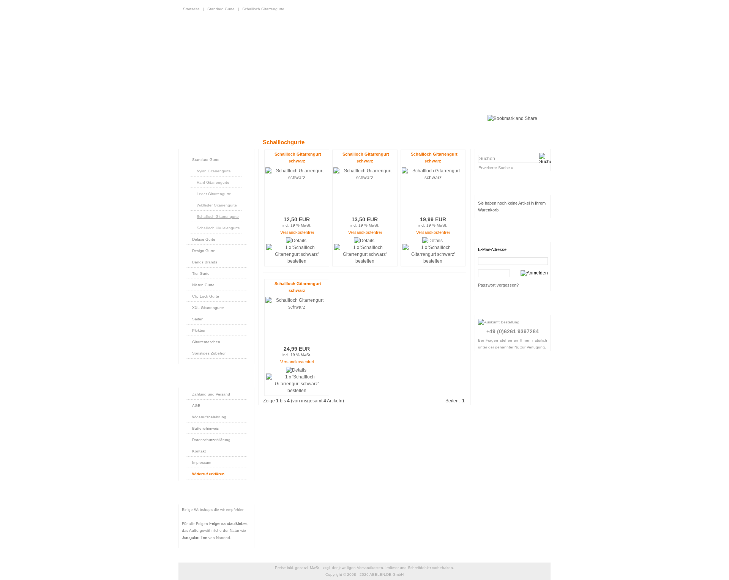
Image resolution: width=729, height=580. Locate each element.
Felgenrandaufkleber (228, 523)
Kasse (395, 118)
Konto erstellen (346, 118)
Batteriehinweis (205, 428)
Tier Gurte (201, 273)
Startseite (191, 9)
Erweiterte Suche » (495, 167)
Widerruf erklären (208, 474)
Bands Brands (204, 262)
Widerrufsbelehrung (209, 417)
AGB (196, 405)
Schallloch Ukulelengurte (218, 228)
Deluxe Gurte (203, 239)
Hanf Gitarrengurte (213, 182)
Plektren (199, 330)
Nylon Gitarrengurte (214, 171)
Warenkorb (248, 118)
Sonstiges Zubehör (209, 353)
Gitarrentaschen (206, 342)
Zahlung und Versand (211, 394)
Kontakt (199, 451)
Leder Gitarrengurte (214, 194)
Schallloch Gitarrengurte (263, 9)
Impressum (201, 462)
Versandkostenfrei (297, 232)
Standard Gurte (221, 9)
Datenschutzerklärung (211, 440)
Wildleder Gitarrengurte (217, 205)
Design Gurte (203, 251)
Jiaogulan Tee (194, 537)
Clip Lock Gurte (205, 296)
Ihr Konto (295, 118)
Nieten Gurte (203, 285)
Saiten (198, 319)
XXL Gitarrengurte (208, 308)
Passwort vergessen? (498, 285)
